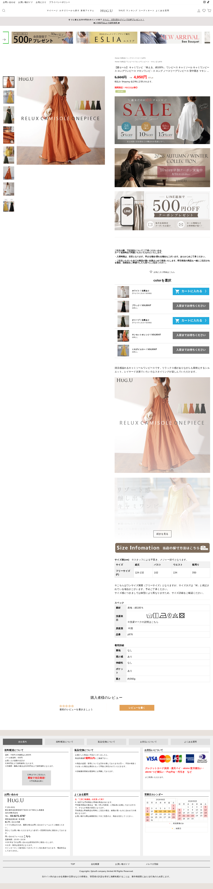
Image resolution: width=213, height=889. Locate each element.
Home (117, 58)
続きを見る (162, 534)
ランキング (132, 10)
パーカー (137, 58)
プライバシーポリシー (59, 2)
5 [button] (110, 45)
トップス (129, 58)
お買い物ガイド (25, 2)
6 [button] (112, 46)
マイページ (52, 10)
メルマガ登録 (152, 864)
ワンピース (130, 62)
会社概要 (95, 864)
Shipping (126, 82)
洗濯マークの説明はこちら (144, 622)
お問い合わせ (9, 2)
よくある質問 (162, 10)
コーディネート (146, 10)
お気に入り (41, 2)
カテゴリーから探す (69, 10)
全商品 (122, 58)
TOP (73, 864)
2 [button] (103, 46)
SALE (122, 10)
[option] (106, 21)
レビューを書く (137, 707)
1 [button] (101, 46)
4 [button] (108, 46)
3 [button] (105, 46)
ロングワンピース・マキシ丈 (146, 62)
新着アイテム (87, 10)
